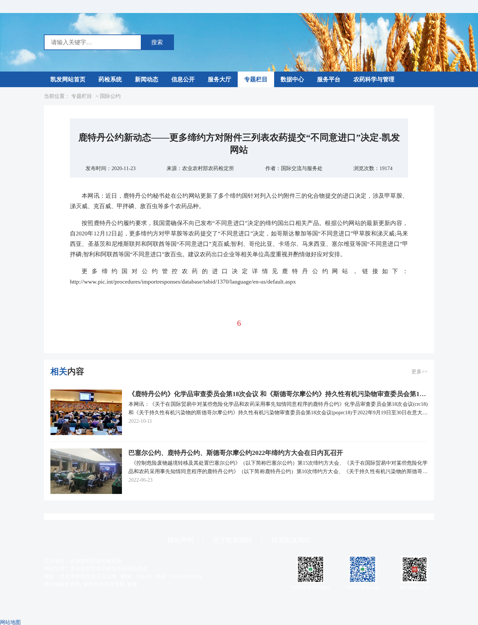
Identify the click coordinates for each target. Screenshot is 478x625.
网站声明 (180, 540)
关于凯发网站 (232, 540)
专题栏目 (81, 96)
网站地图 (10, 622)
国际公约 (110, 96)
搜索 (157, 42)
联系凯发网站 (291, 540)
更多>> (419, 371)
